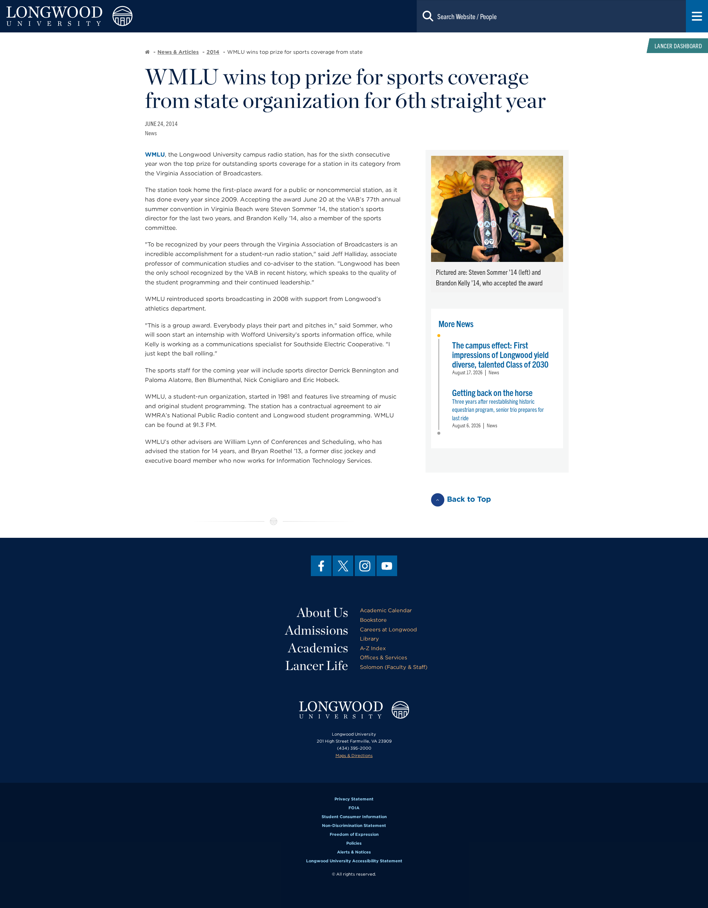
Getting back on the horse (492, 392)
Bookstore (373, 620)
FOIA (354, 807)
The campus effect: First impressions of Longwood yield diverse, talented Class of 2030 (500, 354)
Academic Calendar (386, 610)
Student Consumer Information (354, 816)
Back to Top (469, 499)
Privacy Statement (354, 799)
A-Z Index (373, 648)
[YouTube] (386, 565)
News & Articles (178, 52)
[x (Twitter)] (343, 565)
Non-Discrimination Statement (354, 825)
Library (369, 638)
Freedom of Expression (354, 834)
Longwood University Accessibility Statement (354, 860)
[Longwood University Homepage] (141, 16)
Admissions (316, 630)
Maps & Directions (354, 755)
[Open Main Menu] (697, 16)
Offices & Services (383, 657)
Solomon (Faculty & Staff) (393, 667)
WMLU (155, 154)
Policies (354, 843)
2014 (212, 52)
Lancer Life (316, 665)
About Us (322, 612)
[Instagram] (365, 565)
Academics (318, 647)
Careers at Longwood (388, 629)
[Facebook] (321, 565)
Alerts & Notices (354, 852)
